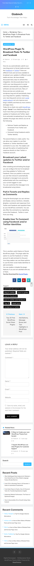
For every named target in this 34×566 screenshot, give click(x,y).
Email (7, 389)
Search (5, 461)
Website (8, 397)
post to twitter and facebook (14, 300)
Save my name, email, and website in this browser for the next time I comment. (15, 408)
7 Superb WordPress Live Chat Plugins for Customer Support (20, 447)
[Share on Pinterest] (24, 282)
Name (7, 381)
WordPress (26, 107)
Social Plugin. (23, 274)
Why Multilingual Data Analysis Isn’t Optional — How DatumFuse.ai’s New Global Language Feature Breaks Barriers (18, 478)
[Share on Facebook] (14, 282)
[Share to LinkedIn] (19, 282)
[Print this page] (29, 282)
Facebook (9, 70)
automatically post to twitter (14, 289)
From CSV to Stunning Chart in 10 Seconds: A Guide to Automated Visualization (17, 484)
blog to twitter (9, 292)
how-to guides (23, 292)
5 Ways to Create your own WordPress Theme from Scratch (20, 434)
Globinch (17, 14)
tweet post (16, 303)
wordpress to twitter (11, 307)
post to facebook (10, 296)
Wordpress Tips (9, 44)
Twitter (16, 70)
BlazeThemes (17, 562)
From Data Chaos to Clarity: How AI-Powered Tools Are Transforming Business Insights (14, 3)
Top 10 (6, 303)
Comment (9, 357)
